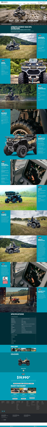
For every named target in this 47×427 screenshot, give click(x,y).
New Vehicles (14, 3)
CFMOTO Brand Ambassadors (38, 407)
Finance (39, 3)
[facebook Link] (44, 0)
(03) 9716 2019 (4, 416)
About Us (43, 3)
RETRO (17, 406)
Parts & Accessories (33, 3)
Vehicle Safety (38, 409)
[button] (13, 349)
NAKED (17, 407)
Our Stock (19, 3)
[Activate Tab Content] (23, 370)
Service (28, 3)
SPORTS (17, 408)
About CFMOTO (38, 408)
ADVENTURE (17, 409)
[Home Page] (4, 2)
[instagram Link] (45, 0)
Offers (24, 3)
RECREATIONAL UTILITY (12, 403)
